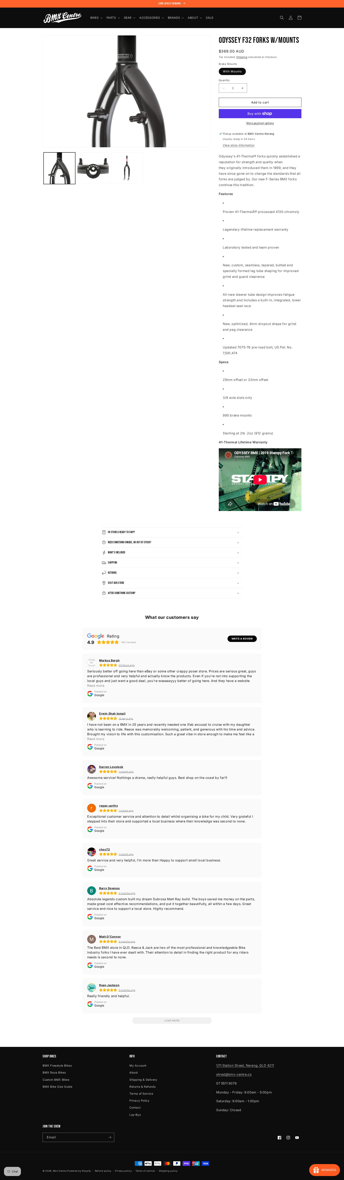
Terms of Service (141, 1093)
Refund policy (103, 1170)
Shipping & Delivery (143, 1079)
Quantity (224, 80)
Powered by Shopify (79, 1170)
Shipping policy (168, 1170)
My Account (138, 1065)
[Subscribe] (109, 1137)
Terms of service (145, 1170)
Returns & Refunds (142, 1086)
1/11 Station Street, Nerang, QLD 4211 (245, 1065)
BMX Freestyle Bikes (57, 1065)
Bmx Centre (60, 1170)
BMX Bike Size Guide (57, 1086)
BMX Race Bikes (54, 1072)
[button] (96, 18)
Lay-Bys (135, 1114)
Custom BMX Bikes (56, 1079)
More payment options (260, 123)
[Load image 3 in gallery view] (127, 168)
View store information (238, 145)
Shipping (241, 57)
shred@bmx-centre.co (234, 1074)
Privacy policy (123, 1170)
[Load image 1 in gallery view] (59, 168)
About (133, 1072)
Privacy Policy (139, 1100)
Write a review (242, 638)
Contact (135, 1107)
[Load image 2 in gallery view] (93, 168)
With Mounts (232, 71)
